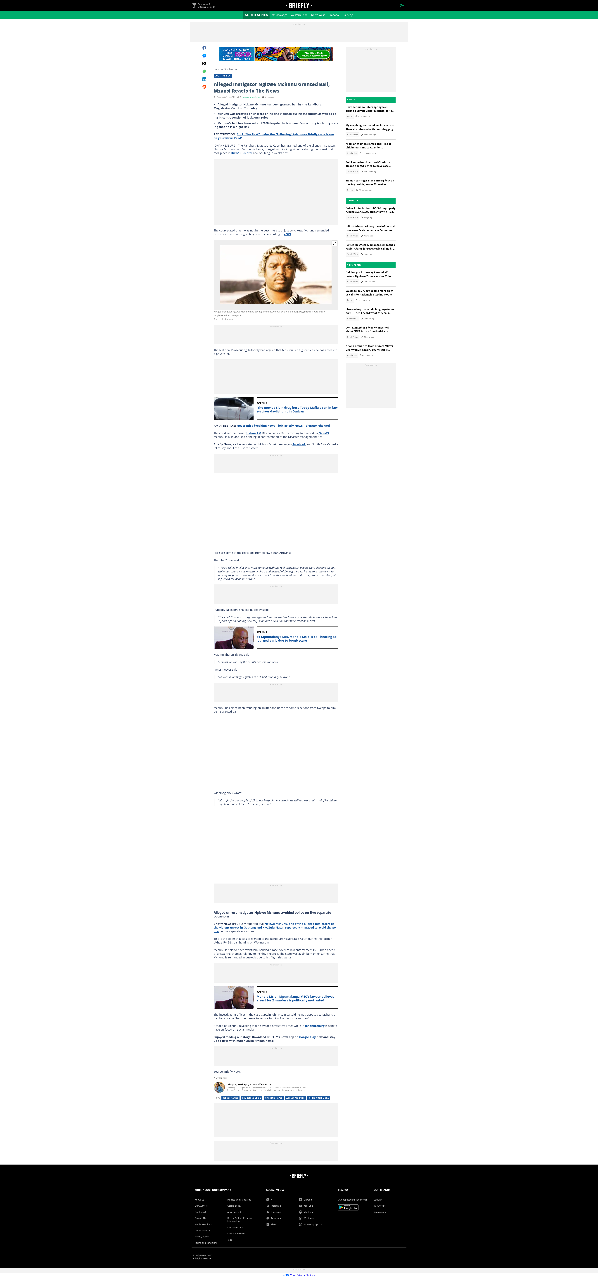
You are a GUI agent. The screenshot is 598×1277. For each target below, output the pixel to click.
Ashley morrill (295, 1098)
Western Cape (299, 15)
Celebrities (352, 153)
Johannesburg (315, 1026)
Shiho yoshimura (319, 1098)
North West (318, 15)
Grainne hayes (273, 1098)
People (350, 189)
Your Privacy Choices (302, 1275)
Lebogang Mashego (251, 96)
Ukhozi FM (253, 433)
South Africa (256, 15)
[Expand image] (334, 243)
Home (217, 69)
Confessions (352, 134)
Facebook (299, 444)
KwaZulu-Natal (241, 153)
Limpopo (333, 15)
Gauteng (348, 15)
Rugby (350, 116)
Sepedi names (230, 1098)
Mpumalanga (279, 15)
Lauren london (251, 1098)
